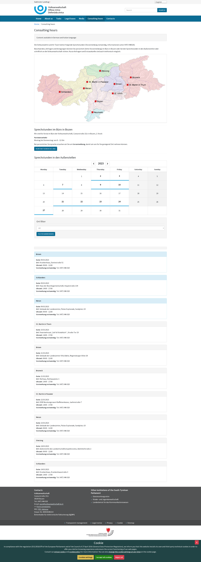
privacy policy (60, 552)
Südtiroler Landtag (42, 2)
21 (63, 201)
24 (119, 201)
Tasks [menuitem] (58, 18)
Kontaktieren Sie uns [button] (46, 149)
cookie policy (74, 552)
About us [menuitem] (49, 18)
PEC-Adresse (43, 509)
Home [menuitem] (38, 18)
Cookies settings (85, 557)
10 (119, 184)
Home (36, 24)
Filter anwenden (46, 234)
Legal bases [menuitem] (70, 18)
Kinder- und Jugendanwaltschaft (106, 499)
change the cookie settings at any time (125, 552)
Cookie (120, 523)
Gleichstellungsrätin (101, 496)
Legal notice (97, 523)
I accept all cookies (104, 557)
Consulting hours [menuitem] (95, 18)
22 (81, 201)
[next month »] (107, 164)
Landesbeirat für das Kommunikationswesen (110, 502)
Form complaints (43, 506)
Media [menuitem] (81, 18)
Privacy (109, 523)
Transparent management (76, 523)
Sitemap (130, 523)
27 (44, 210)
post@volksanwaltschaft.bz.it (51, 504)
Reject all (119, 557)
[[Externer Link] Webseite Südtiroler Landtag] (100, 532)
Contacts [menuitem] (110, 18)
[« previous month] (93, 164)
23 (100, 201)
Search (162, 10)
